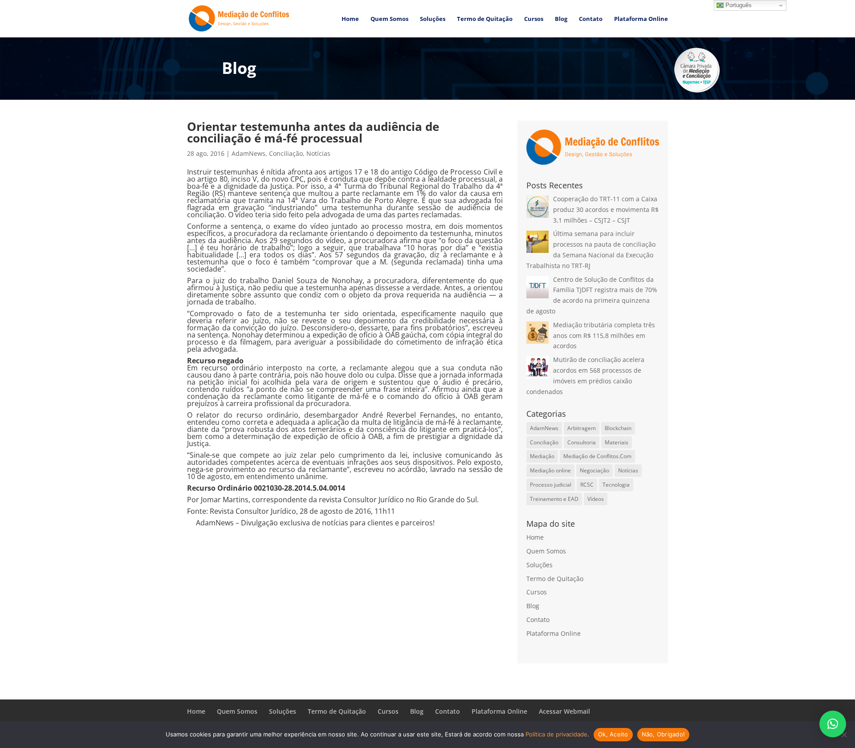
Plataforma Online (641, 19)
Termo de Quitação (485, 19)
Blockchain (618, 428)
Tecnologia (616, 484)
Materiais (616, 442)
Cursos (533, 19)
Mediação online (550, 470)
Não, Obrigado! (663, 734)
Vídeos (595, 499)
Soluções (432, 19)
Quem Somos (389, 19)
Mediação (542, 456)
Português (738, 5)
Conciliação (286, 153)
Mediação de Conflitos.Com (597, 456)
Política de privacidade (556, 734)
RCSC (587, 484)
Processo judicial (550, 484)
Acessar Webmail (564, 711)
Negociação (594, 470)
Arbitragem (581, 428)
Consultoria (581, 442)
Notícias (318, 153)
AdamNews (248, 153)
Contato (591, 19)
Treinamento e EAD (554, 499)
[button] (832, 724)
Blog (561, 19)
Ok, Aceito (613, 734)
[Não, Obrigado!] (843, 734)
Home (350, 19)
